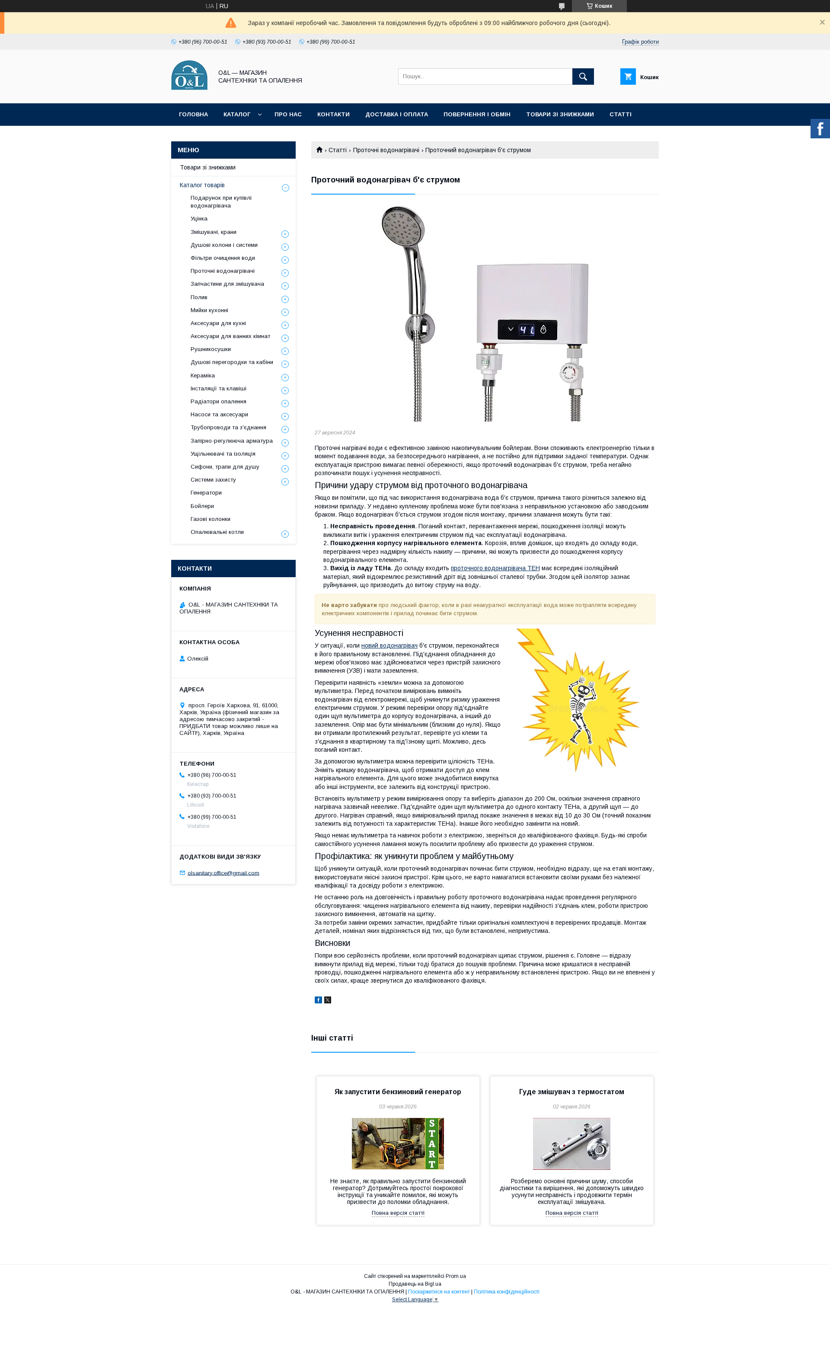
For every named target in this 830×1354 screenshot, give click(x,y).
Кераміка (203, 375)
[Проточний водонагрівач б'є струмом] (485, 314)
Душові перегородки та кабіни (232, 362)
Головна (193, 114)
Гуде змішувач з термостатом (571, 1091)
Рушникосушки (211, 349)
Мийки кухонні (209, 310)
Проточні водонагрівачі (386, 150)
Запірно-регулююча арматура (232, 440)
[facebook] (318, 1001)
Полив (199, 297)
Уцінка (199, 218)
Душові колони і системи (224, 245)
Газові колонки (210, 519)
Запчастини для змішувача (227, 284)
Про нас (288, 114)
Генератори (206, 492)
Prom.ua (456, 1276)
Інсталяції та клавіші (218, 388)
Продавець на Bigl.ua (415, 1284)
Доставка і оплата (396, 114)
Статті (621, 114)
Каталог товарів (202, 185)
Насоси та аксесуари (219, 414)
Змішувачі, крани (213, 232)
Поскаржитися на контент (439, 1292)
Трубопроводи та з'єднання (228, 427)
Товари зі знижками (560, 114)
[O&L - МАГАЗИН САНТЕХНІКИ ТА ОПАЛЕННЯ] (189, 92)
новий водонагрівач (389, 645)
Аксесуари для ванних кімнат (230, 336)
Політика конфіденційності (507, 1292)
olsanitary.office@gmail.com (223, 872)
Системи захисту (213, 479)
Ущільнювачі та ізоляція (223, 453)
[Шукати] (583, 76)
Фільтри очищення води (223, 258)
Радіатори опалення (218, 401)
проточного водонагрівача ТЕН (495, 568)
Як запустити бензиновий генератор (398, 1091)
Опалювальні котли (217, 532)
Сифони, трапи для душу (225, 466)
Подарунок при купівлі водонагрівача (221, 202)
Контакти (333, 114)
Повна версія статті (398, 1213)
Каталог (236, 114)
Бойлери (202, 506)
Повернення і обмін (477, 114)
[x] (327, 1001)
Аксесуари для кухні (218, 323)
